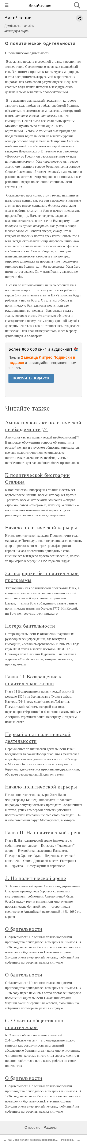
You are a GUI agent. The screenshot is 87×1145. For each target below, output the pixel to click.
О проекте (32, 1127)
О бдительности (23, 928)
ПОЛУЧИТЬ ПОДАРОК (31, 378)
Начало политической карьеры (41, 527)
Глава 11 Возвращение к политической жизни (33, 680)
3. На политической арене (35, 878)
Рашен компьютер (72, 1139)
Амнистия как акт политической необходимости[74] (43, 426)
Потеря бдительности (30, 625)
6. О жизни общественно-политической (35, 1023)
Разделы (50, 1127)
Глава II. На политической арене (43, 832)
